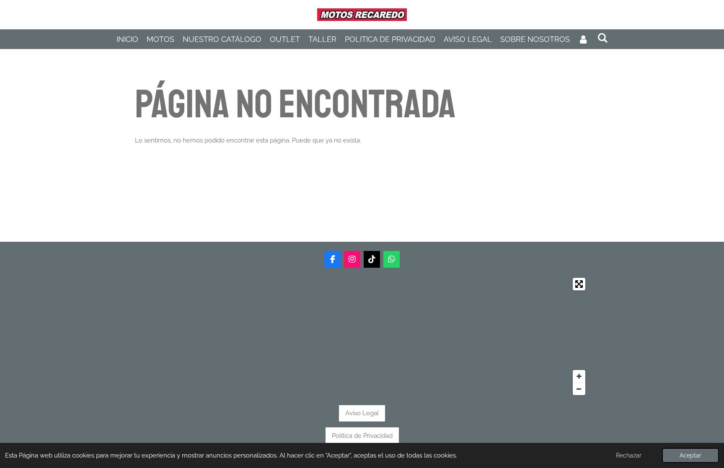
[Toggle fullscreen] (579, 284)
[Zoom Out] (579, 389)
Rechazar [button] (628, 455)
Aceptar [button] (690, 455)
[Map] (362, 336)
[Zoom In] (579, 376)
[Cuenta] (583, 39)
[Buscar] (602, 38)
